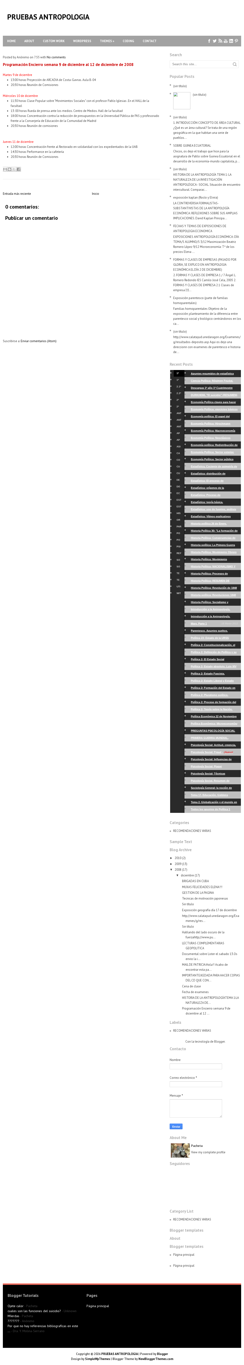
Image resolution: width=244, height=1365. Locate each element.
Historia (179, 514)
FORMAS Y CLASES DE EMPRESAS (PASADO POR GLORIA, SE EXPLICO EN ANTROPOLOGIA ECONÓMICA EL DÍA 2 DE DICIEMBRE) (204, 265)
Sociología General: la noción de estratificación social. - (214, 788)
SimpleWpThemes (97, 1359)
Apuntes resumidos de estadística (214, 374)
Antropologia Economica (179, 421)
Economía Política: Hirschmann (214, 424)
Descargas (178, 481)
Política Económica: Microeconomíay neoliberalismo (214, 724)
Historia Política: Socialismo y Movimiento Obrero (214, 603)
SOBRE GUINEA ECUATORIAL (192, 146)
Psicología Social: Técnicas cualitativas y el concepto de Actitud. (214, 774)
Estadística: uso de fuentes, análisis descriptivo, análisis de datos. (214, 510)
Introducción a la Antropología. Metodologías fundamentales (214, 610)
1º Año (178, 374)
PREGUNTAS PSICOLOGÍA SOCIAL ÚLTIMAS (214, 731)
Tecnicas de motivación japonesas (205, 898)
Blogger (219, 1042)
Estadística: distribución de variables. (214, 474)
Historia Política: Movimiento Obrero (214, 553)
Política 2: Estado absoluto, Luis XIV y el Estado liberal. (214, 667)
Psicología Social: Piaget (214, 767)
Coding (128, 41)
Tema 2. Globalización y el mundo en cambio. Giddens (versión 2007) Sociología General (214, 803)
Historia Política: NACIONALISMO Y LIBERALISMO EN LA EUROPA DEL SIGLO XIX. (214, 567)
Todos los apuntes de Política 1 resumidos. (214, 810)
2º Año (178, 401)
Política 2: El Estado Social (214, 660)
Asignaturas (179, 447)
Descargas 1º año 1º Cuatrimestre (214, 388)
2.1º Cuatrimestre (179, 387)
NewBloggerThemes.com (155, 1359)
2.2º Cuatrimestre (179, 394)
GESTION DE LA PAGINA (198, 893)
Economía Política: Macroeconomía (214, 431)
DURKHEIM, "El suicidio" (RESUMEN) (214, 396)
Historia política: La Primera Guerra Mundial (214, 546)
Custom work (54, 41)
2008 (178, 870)
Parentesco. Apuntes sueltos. (214, 631)
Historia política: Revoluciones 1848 (214, 596)
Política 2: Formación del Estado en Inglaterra (214, 688)
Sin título (188, 904)
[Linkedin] (231, 41)
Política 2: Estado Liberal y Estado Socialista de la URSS (214, 681)
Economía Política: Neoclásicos (214, 438)
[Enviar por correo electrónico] (5, 169)
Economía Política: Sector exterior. (214, 453)
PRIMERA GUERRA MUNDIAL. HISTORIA (214, 738)
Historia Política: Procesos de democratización (214, 574)
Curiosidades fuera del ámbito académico (179, 474)
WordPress (82, 41)
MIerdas (13, 1316)
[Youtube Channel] (226, 41)
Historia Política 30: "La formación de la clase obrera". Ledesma (214, 531)
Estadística (179, 501)
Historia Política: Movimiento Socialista (214, 560)
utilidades (178, 587)
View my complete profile (208, 1152)
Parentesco (179, 527)
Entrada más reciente (17, 194)
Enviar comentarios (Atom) (38, 341)
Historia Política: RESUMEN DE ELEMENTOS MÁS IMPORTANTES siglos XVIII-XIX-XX (214, 581)
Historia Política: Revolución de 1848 (214, 588)
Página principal (183, 1255)
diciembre (187, 875)
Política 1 (179, 534)
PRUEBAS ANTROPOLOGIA (48, 17)
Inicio (95, 194)
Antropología (179, 414)
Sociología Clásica (179, 567)
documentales (179, 487)
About (29, 41)
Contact (150, 41)
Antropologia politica (179, 427)
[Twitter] (215, 41)
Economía (179, 494)
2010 (178, 858)
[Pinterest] (236, 41)
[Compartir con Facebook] (18, 169)
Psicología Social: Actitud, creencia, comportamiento (214, 746)
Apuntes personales (179, 434)
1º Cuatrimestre (179, 381)
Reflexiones (179, 554)
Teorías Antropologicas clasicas (179, 581)
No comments (56, 57)
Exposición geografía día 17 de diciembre (209, 910)
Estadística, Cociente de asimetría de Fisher (214, 467)
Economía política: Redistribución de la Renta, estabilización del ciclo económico (214, 446)
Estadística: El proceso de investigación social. (214, 481)
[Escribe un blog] (9, 169)
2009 (178, 864)
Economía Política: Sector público (214, 460)
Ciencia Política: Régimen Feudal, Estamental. (214, 381)
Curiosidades (179, 467)
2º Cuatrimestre (179, 407)
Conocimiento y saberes (179, 461)
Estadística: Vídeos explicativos (214, 517)
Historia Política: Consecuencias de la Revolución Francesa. (214, 538)
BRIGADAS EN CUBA (195, 881)
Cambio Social (179, 454)
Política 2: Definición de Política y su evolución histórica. (214, 653)
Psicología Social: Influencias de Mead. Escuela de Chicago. (214, 760)
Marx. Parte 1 (214, 623)
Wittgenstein (179, 594)
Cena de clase (191, 986)
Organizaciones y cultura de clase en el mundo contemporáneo (179, 521)
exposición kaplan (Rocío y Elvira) (195, 197)
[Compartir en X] (14, 169)
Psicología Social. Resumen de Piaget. (214, 781)
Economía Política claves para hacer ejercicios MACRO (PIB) (214, 403)
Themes (107, 41)
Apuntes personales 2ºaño (179, 441)
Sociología (179, 561)
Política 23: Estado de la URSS (214, 638)
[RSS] (220, 41)
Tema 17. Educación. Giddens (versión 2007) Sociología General (214, 796)
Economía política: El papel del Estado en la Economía (214, 417)
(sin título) (180, 86)
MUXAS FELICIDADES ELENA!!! (202, 887)
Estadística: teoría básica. (214, 503)
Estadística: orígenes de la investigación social (214, 488)
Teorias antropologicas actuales (179, 574)
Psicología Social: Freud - (214, 753)
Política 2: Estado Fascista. (214, 674)
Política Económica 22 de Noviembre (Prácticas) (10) (214, 717)
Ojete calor (16, 1306)
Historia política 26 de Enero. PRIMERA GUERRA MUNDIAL (214, 524)
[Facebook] (209, 41)
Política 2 (179, 541)
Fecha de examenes (195, 992)
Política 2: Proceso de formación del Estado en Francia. (214, 703)
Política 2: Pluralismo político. (214, 696)
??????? (13, 1321)
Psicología (179, 547)
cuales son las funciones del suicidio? (34, 1311)
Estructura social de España (179, 507)
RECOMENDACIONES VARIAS (192, 831)
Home (11, 41)
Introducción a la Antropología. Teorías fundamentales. (214, 617)
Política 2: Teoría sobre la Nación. (214, 710)
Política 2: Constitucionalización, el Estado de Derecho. (214, 646)
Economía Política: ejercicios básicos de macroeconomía (214, 410)
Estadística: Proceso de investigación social (214, 496)
